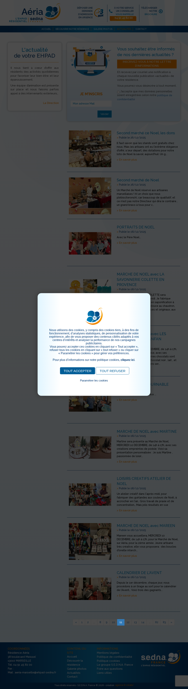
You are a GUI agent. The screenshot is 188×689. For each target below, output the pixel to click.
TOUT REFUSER (112, 371)
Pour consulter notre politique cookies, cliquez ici (94, 384)
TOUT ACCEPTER (77, 371)
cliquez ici (127, 359)
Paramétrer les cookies (94, 380)
